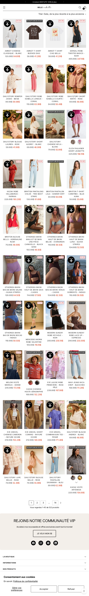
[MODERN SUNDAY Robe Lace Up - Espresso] (76, 315)
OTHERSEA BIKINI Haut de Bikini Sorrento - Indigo (76, 289)
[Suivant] (63, 2)
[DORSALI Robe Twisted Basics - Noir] (76, 33)
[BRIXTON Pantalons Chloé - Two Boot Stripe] (34, 173)
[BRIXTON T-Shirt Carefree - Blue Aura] (76, 173)
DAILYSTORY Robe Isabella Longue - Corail (34, 98)
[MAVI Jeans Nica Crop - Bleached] (76, 364)
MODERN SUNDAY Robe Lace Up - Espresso (76, 335)
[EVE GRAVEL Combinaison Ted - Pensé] (55, 414)
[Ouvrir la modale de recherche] (80, 7)
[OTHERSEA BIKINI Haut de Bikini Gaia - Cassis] (34, 269)
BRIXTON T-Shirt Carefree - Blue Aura (76, 193)
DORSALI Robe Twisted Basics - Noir (76, 53)
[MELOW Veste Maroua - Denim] (12, 364)
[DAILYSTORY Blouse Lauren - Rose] (12, 124)
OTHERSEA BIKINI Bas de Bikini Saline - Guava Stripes (12, 289)
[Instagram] (40, 543)
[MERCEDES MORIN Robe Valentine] (34, 315)
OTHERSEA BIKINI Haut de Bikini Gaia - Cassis (33, 289)
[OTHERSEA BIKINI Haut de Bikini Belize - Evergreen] (55, 219)
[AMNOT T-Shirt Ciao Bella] (55, 33)
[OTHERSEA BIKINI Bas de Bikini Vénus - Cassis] (55, 269)
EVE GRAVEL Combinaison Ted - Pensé (55, 434)
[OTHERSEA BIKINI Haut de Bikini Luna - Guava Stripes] (76, 219)
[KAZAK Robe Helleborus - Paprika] (12, 173)
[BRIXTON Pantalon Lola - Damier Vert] (55, 173)
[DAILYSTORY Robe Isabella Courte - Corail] (55, 78)
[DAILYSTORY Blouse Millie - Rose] (34, 459)
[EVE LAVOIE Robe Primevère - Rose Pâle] (55, 364)
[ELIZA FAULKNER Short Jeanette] (76, 124)
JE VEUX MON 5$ (44, 533)
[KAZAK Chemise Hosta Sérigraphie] (34, 364)
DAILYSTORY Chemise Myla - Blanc (55, 144)
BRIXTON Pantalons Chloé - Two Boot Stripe (33, 193)
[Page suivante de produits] (60, 503)
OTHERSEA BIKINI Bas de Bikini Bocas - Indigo (12, 335)
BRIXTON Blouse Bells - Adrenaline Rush (12, 239)
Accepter (44, 589)
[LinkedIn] (55, 543)
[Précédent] (25, 2)
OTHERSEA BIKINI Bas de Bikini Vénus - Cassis (55, 289)
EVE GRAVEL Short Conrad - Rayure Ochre (34, 434)
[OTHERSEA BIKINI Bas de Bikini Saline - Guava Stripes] (12, 269)
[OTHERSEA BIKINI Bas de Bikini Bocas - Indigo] (12, 315)
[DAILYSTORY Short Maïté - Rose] (76, 78)
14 (55, 502)
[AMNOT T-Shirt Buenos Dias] (34, 33)
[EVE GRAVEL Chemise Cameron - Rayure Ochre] (12, 414)
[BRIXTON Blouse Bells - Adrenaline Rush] (12, 219)
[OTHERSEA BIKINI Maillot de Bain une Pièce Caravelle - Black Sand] (34, 219)
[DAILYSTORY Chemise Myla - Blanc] (55, 124)
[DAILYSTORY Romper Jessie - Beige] (12, 78)
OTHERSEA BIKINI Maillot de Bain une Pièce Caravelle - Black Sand (34, 242)
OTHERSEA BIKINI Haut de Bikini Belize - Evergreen (55, 239)
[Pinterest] (48, 543)
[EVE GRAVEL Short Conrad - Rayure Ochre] (34, 414)
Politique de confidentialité (25, 581)
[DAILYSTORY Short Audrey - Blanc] (34, 124)
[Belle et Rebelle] (44, 7)
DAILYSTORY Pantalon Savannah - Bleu (55, 479)
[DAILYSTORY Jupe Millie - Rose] (12, 459)
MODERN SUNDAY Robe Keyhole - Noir (55, 335)
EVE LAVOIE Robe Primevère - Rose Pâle (55, 384)
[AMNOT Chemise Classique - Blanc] (12, 33)
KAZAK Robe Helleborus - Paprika (12, 193)
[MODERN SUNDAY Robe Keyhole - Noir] (55, 315)
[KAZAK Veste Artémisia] (76, 459)
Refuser (71, 589)
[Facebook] (33, 543)
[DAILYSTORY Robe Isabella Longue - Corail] (34, 78)
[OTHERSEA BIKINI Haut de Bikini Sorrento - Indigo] (76, 269)
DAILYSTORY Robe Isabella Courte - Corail (55, 98)
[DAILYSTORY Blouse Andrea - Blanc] (76, 414)
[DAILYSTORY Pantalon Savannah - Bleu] (55, 459)
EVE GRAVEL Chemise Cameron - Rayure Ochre (13, 434)
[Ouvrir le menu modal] (4, 7)
